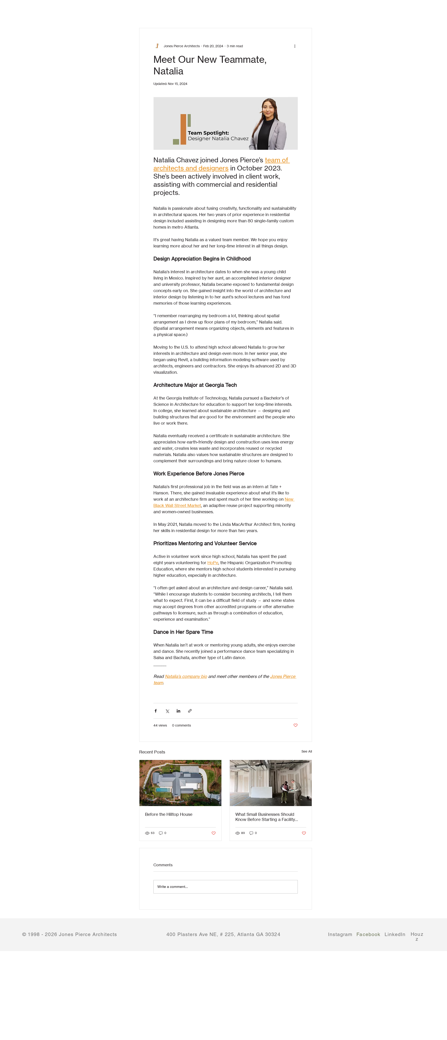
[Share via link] (190, 711)
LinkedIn (395, 936)
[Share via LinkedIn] (178, 711)
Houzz (417, 936)
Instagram (340, 934)
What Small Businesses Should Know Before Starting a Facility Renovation (265, 817)
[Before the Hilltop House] (180, 783)
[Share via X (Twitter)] (167, 711)
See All (306, 751)
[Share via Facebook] (155, 711)
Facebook (368, 934)
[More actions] (295, 46)
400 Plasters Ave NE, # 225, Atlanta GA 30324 (223, 934)
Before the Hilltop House (168, 814)
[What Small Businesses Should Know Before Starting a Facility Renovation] (271, 783)
